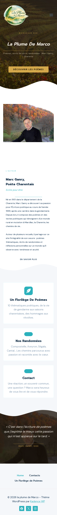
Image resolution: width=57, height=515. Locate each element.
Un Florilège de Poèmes (28, 481)
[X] (28, 508)
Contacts (34, 475)
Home (20, 475)
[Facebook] (21, 508)
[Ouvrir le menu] (51, 15)
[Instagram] (35, 508)
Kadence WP (37, 501)
